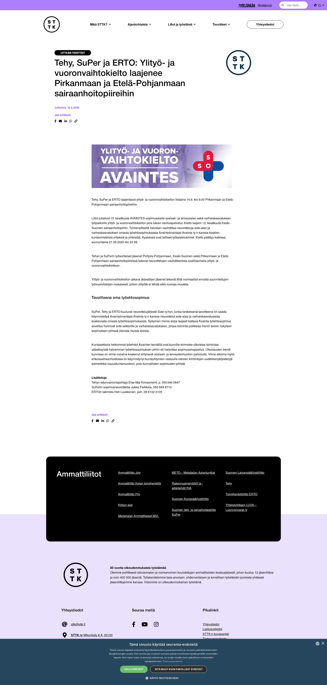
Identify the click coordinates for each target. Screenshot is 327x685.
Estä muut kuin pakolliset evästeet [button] (179, 669)
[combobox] (293, 5)
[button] (163, 678)
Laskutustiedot (212, 629)
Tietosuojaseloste (215, 638)
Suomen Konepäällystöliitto (190, 499)
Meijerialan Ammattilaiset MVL (138, 516)
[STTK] (52, 24)
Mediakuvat (265, 5)
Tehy (229, 483)
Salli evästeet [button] (133, 669)
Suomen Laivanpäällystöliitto (245, 472)
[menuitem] (321, 5)
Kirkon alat (125, 505)
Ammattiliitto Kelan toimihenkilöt (139, 483)
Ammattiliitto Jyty (129, 472)
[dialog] (163, 662)
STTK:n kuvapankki (216, 634)
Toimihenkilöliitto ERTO (241, 494)
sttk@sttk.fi (78, 624)
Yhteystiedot (265, 24)
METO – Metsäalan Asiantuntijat (193, 472)
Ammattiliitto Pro (129, 494)
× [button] (322, 643)
